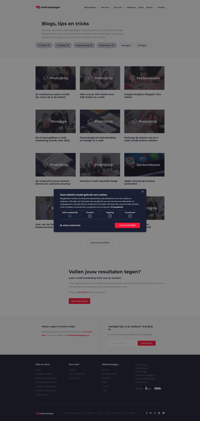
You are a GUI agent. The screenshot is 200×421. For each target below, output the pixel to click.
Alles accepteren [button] (127, 225)
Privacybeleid (117, 207)
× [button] (142, 192)
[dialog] (100, 210)
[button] (70, 225)
